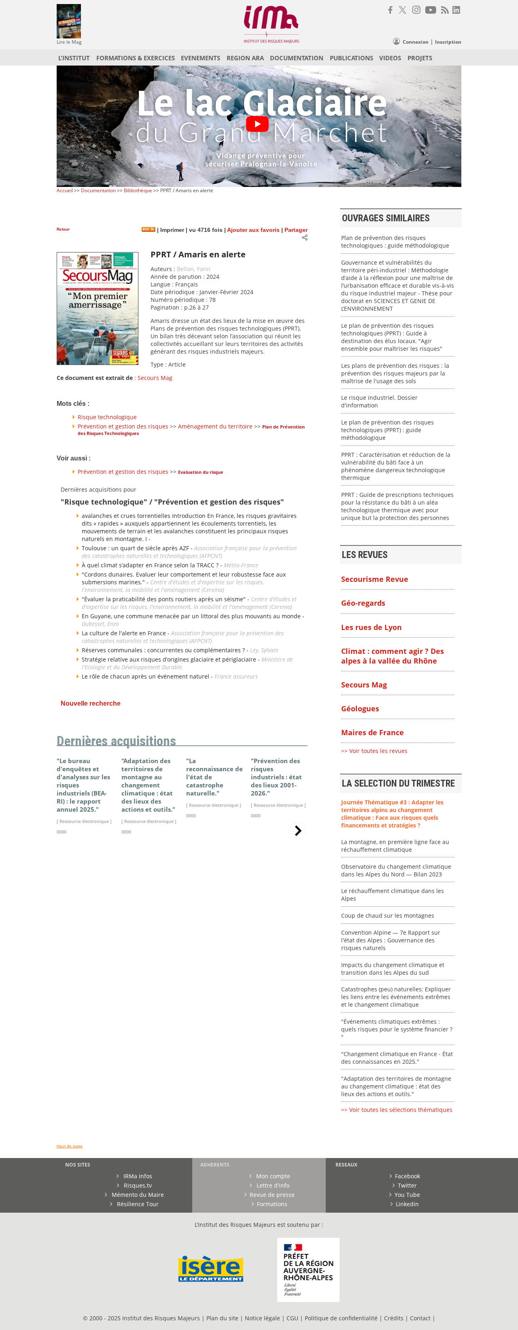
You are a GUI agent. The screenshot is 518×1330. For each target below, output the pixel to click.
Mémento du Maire (137, 1194)
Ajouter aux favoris (253, 230)
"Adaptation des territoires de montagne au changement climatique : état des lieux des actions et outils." (396, 1086)
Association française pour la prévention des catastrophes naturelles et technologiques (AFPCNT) (189, 552)
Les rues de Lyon (371, 627)
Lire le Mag (69, 41)
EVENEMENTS (200, 58)
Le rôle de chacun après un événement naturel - (148, 676)
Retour (63, 229)
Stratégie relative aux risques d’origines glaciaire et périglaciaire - (171, 659)
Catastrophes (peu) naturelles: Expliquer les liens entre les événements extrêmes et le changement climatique (396, 996)
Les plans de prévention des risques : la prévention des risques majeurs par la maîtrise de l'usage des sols (395, 373)
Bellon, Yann (193, 269)
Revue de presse (272, 1194)
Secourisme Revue (374, 579)
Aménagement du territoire (215, 426)
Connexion (416, 41)
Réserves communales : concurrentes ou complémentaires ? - (166, 650)
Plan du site (222, 1318)
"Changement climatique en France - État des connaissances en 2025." (397, 1057)
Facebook (407, 1176)
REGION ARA (245, 58)
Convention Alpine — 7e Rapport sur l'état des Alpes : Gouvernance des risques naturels (390, 940)
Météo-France (241, 565)
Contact (421, 1318)
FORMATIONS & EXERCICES (135, 58)
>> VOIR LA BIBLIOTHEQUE (92, 936)
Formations (272, 1204)
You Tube (407, 1194)
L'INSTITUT (74, 58)
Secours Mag (155, 378)
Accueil (65, 190)
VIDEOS (390, 58)
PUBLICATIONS (351, 58)
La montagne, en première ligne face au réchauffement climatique (395, 845)
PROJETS (420, 58)
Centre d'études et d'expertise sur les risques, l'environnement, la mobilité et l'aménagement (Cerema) (173, 586)
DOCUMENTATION (296, 58)
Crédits (393, 1318)
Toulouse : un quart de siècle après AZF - (138, 548)
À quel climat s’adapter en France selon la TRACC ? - (153, 565)
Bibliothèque (138, 190)
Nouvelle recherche (91, 703)
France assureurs (236, 676)
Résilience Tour (137, 1204)
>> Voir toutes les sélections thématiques (396, 1110)
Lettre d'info (272, 1185)
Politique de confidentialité (341, 1318)
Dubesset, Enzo (100, 624)
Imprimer (171, 230)
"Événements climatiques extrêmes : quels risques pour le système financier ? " (396, 1029)
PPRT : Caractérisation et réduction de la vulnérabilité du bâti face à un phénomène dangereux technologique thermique (395, 466)
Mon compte (272, 1176)
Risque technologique (107, 417)
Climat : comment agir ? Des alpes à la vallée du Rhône (392, 656)
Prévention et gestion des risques (123, 426)
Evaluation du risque (200, 472)
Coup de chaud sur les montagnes (387, 915)
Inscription (448, 41)
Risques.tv (137, 1185)
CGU (292, 1318)
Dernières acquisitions (116, 741)
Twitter (407, 1185)
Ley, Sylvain (264, 650)
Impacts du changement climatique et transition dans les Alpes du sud (392, 968)
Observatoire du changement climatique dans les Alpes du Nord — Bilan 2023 (396, 870)
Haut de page (70, 1146)
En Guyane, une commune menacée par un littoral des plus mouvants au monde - (193, 616)
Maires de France (372, 732)
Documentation (98, 190)
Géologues (360, 708)
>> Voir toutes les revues (374, 751)
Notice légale (262, 1318)
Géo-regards (363, 603)
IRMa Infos (137, 1176)
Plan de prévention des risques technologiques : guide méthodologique (395, 241)
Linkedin (407, 1204)
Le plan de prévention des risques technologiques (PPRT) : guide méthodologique (387, 429)
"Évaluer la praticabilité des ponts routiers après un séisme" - (166, 599)
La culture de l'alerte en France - (126, 633)
